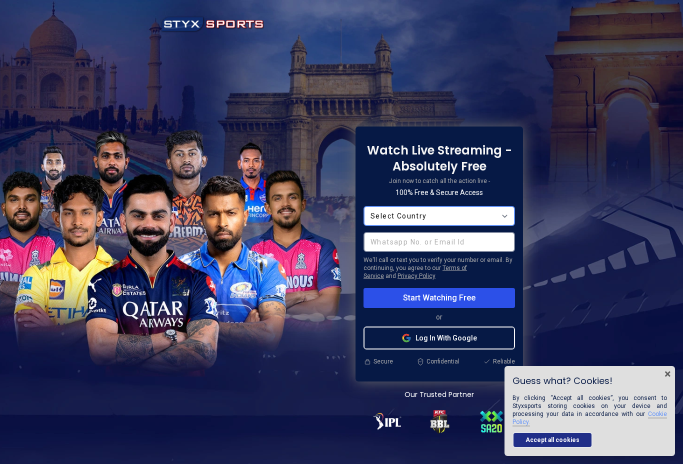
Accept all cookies (553, 440)
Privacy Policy (417, 276)
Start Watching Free (439, 297)
